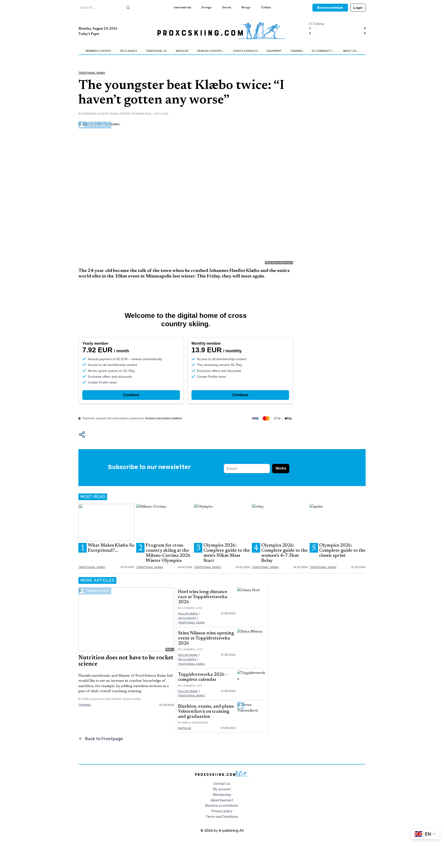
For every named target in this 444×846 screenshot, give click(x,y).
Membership (222, 795)
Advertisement (221, 800)
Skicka (280, 468)
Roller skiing (188, 613)
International (182, 7)
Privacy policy (222, 811)
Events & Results (245, 50)
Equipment (274, 50)
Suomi (226, 7)
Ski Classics (128, 50)
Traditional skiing (91, 72)
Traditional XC (156, 50)
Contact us (221, 784)
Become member (330, 8)
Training (296, 50)
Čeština (266, 7)
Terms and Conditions (222, 817)
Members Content (98, 50)
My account (222, 789)
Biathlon (182, 50)
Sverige (206, 7)
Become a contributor (221, 806)
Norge (245, 7)
